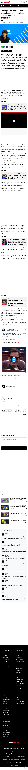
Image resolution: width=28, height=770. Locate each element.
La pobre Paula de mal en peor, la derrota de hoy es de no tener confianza (14, 564)
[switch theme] (24, 2)
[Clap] (3, 399)
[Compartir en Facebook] (4, 47)
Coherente (7, 540)
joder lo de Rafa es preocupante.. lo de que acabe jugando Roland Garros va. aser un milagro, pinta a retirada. (14, 584)
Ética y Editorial (8, 748)
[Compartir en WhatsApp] (2, 47)
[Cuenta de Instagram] (14, 762)
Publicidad (6, 756)
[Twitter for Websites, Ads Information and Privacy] (25, 373)
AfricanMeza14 (8, 548)
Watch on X (21, 349)
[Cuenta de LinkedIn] (17, 762)
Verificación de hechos (18, 748)
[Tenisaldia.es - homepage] (5, 2)
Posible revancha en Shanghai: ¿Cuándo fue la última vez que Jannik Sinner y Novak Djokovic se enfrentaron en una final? (17, 242)
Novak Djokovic (20, 65)
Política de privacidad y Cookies (18, 746)
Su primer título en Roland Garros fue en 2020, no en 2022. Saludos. (14, 552)
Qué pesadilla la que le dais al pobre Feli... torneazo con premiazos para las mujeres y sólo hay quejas (14, 598)
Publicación (14, 448)
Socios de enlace (20, 756)
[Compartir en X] (7, 47)
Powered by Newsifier (14, 765)
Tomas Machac (16, 90)
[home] (1, 6)
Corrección (14, 751)
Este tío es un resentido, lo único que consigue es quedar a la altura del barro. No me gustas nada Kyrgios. (14, 544)
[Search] (21, 2)
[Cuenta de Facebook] (11, 762)
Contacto (12, 756)
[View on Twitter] (25, 330)
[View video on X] (14, 359)
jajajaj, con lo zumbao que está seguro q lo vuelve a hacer (13, 558)
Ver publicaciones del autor (10, 390)
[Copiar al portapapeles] (12, 47)
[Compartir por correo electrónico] (10, 47)
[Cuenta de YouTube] (20, 762)
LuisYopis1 (7, 555)
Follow (16, 330)
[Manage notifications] (25, 767)
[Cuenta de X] (8, 762)
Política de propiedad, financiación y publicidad (14, 754)
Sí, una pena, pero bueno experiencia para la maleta (12, 571)
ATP (2, 20)
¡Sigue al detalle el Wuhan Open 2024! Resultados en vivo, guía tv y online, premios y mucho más (17, 176)
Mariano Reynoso (7, 22)
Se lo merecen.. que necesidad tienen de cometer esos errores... (14, 591)
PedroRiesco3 (8, 595)
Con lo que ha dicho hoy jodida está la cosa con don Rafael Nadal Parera (14, 577)
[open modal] (26, 2)
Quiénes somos (5, 746)
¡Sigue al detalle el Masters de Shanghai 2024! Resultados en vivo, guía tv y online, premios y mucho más (17, 107)
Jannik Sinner (4, 54)
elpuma (6, 533)
